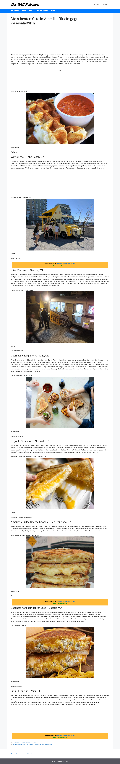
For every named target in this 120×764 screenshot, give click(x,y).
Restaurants (27, 11)
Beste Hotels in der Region (66, 263)
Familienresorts (42, 11)
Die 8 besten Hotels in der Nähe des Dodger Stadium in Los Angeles (32, 745)
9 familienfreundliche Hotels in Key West (24, 743)
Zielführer (15, 11)
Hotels (54, 11)
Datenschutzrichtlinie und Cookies (22, 754)
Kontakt (105, 4)
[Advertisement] (60, 40)
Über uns (96, 4)
